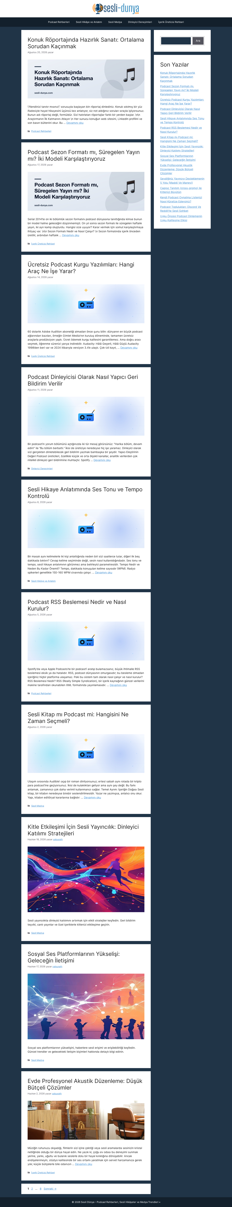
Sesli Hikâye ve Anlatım (89, 21)
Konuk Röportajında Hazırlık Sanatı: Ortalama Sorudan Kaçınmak (177, 76)
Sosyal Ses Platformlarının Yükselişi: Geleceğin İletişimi (74, 957)
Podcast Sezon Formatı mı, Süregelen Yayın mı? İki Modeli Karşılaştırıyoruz (84, 155)
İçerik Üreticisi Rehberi (171, 21)
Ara (198, 40)
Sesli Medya (115, 21)
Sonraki (50, 1188)
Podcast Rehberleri (59, 21)
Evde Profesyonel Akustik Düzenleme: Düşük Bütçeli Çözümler (176, 169)
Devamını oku (74, 122)
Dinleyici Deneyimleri (140, 21)
